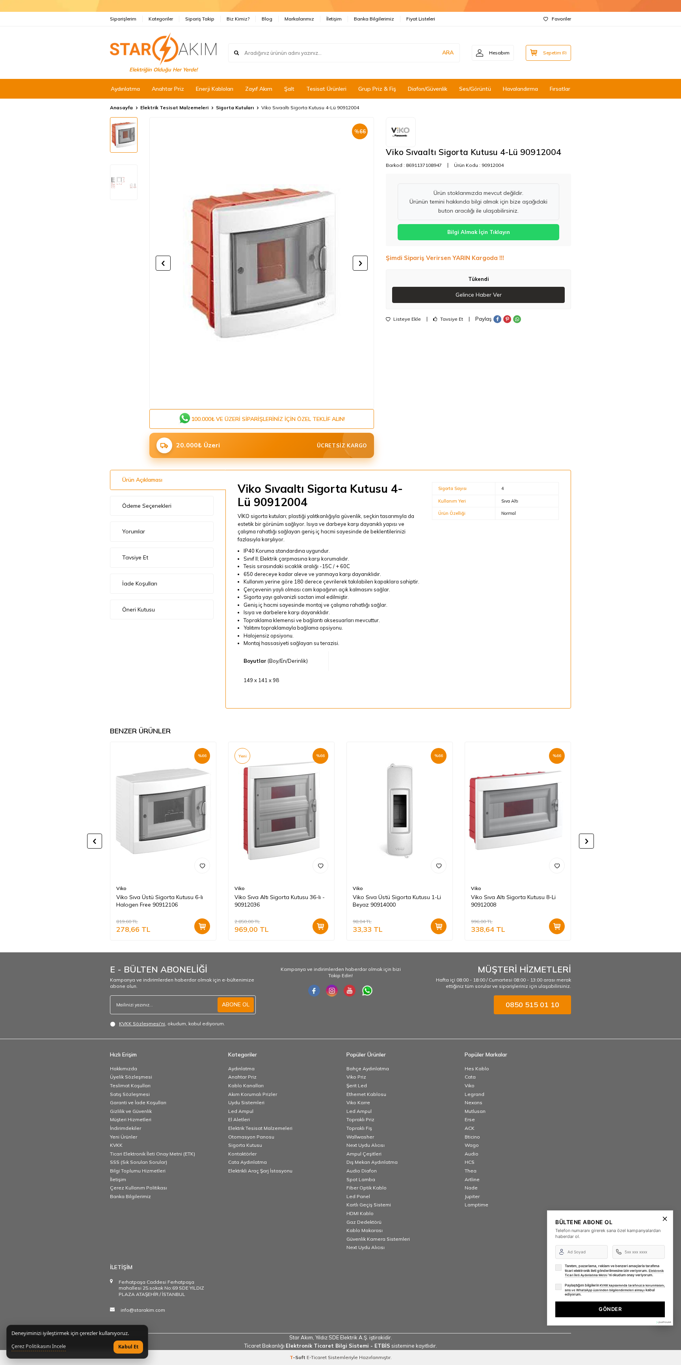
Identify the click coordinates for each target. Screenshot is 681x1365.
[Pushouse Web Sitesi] (663, 1322)
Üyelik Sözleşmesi (131, 1077)
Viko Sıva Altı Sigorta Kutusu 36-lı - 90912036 (279, 901)
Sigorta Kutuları (235, 107)
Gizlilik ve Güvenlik (131, 1111)
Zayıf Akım (258, 88)
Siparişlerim (123, 19)
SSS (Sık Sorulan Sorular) (138, 1162)
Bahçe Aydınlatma (367, 1068)
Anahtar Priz (168, 88)
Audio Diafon (361, 1171)
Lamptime (476, 1205)
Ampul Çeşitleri (363, 1154)
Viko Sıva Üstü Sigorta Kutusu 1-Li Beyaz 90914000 (397, 901)
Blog (267, 19)
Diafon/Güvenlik (427, 88)
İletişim (334, 19)
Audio (471, 1154)
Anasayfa (121, 107)
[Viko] (401, 132)
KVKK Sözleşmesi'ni (142, 1024)
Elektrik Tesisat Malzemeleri (174, 107)
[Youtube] (349, 991)
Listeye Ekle (406, 319)
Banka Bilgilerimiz (374, 19)
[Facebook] (314, 991)
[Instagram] (332, 991)
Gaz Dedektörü (363, 1222)
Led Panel (358, 1196)
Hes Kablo (477, 1068)
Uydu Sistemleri (246, 1102)
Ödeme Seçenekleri (146, 505)
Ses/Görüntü (475, 88)
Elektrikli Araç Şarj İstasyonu (260, 1171)
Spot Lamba (360, 1179)
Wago (472, 1145)
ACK (469, 1128)
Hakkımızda (123, 1068)
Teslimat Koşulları (130, 1085)
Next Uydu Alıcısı (365, 1145)
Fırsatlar (560, 88)
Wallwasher (360, 1137)
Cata (470, 1077)
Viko (121, 888)
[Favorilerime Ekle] (202, 865)
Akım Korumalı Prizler (252, 1094)
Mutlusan (475, 1111)
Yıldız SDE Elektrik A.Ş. (342, 1337)
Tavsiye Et (451, 319)
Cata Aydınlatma (247, 1162)
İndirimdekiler (125, 1128)
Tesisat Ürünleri (326, 88)
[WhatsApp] (367, 991)
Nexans (473, 1102)
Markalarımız (299, 19)
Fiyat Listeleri (420, 19)
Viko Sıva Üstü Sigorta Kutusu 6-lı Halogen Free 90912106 (159, 901)
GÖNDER (610, 1309)
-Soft (298, 1357)
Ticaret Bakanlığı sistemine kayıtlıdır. (340, 1346)
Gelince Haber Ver (479, 294)
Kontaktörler (242, 1154)
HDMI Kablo (360, 1213)
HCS (469, 1162)
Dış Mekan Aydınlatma (372, 1162)
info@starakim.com (143, 1310)
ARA (448, 52)
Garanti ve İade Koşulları (138, 1102)
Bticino (472, 1137)
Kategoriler (161, 19)
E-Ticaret (317, 1357)
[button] (163, 263)
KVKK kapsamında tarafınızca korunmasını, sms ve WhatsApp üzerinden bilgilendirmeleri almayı (615, 1287)
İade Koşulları (139, 583)
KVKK (116, 1145)
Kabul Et (128, 1346)
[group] (262, 263)
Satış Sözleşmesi (130, 1094)
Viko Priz (356, 1077)
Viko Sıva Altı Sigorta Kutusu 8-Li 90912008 (513, 901)
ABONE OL (235, 1004)
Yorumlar (133, 531)
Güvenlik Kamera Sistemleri (378, 1239)
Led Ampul (240, 1111)
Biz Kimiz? (238, 19)
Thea (470, 1171)
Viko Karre (358, 1102)
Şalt (289, 88)
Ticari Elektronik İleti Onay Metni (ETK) (152, 1154)
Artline (472, 1179)
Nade (471, 1188)
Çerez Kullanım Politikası (138, 1188)
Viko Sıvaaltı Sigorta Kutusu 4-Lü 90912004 (310, 107)
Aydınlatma (125, 88)
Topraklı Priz (360, 1119)
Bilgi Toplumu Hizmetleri (138, 1171)
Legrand (474, 1094)
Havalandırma (520, 88)
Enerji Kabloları (214, 88)
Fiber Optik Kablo (366, 1188)
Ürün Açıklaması (142, 479)
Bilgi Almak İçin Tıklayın (478, 232)
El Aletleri (239, 1119)
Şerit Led (356, 1085)
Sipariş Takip (199, 19)
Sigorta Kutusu (245, 1145)
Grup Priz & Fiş (377, 88)
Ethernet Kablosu (366, 1094)
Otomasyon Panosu (251, 1137)
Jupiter (472, 1196)
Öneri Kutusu (138, 609)
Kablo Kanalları (246, 1085)
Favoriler (561, 19)
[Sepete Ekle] (202, 926)
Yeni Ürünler (123, 1137)
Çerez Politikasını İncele (38, 1346)
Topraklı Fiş (359, 1128)
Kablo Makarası (364, 1230)
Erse (470, 1119)
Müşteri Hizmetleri (130, 1119)
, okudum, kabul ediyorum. (172, 1024)
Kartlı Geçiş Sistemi (368, 1205)
